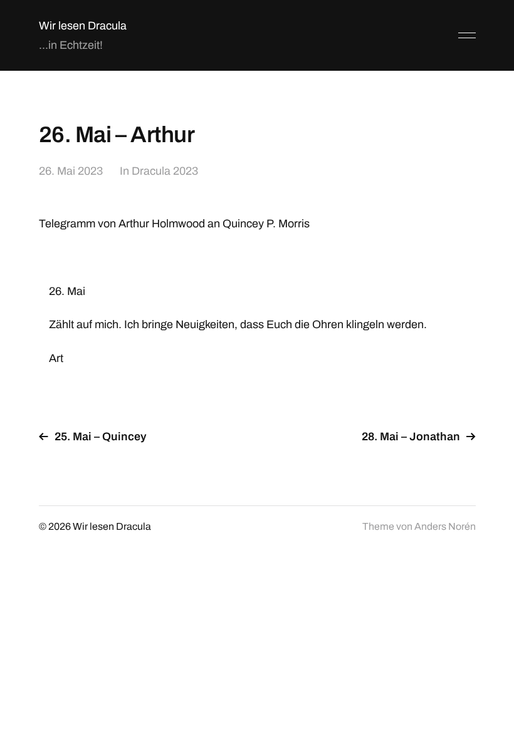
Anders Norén (445, 526)
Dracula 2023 (165, 171)
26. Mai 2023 (71, 171)
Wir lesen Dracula (83, 25)
